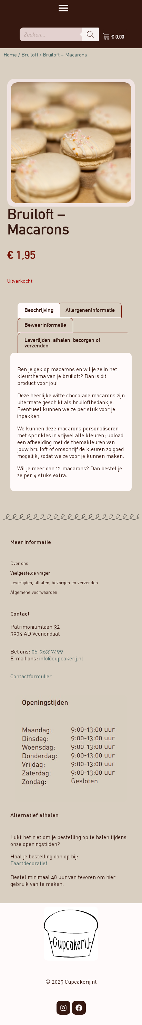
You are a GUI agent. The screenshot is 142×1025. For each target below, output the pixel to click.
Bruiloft (29, 54)
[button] (63, 7)
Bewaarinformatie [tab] (45, 325)
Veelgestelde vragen (30, 573)
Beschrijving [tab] (38, 310)
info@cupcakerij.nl (61, 658)
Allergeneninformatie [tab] (90, 310)
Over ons (19, 563)
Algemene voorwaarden (33, 592)
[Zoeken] (90, 34)
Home (10, 54)
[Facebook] (79, 1008)
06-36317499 (47, 651)
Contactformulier (31, 676)
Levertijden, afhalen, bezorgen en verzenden (54, 582)
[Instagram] (63, 1008)
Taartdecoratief (28, 863)
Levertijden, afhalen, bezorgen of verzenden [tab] (62, 343)
